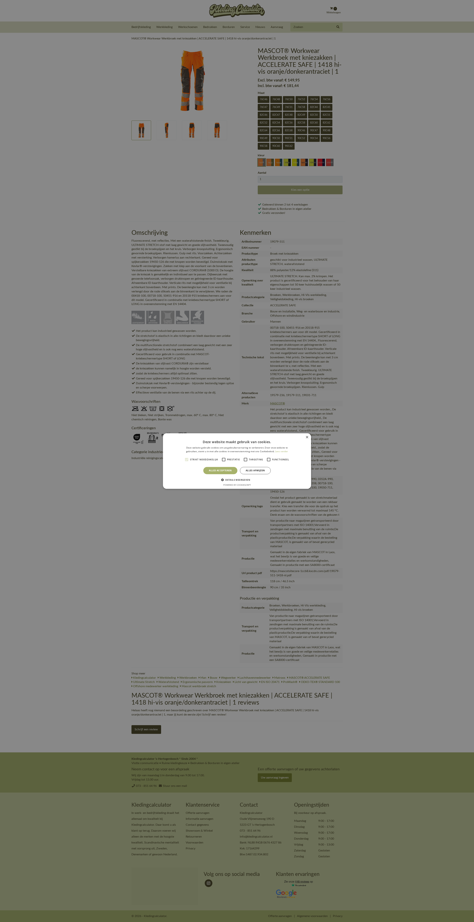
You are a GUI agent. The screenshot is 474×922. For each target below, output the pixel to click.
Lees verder (281, 451)
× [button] (307, 437)
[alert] (237, 461)
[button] (237, 480)
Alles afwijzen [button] (255, 470)
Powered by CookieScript (237, 484)
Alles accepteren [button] (220, 470)
